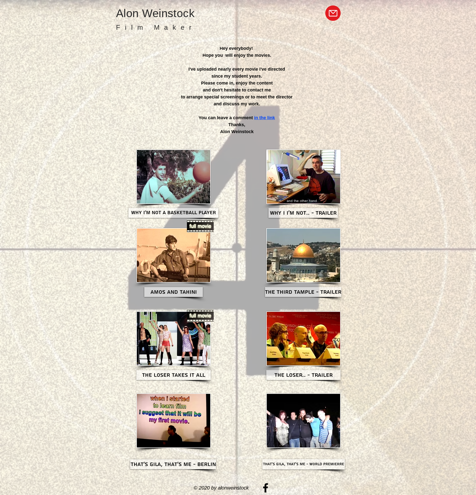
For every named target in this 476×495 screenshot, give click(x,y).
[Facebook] (265, 488)
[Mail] (333, 13)
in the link (264, 117)
